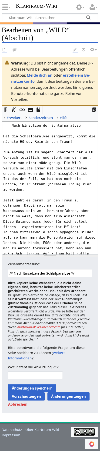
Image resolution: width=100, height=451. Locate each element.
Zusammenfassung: (24, 263)
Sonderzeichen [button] (41, 117)
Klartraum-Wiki (36, 6)
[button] (94, 110)
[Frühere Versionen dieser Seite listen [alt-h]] (83, 50)
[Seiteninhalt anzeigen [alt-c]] (4, 50)
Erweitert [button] (14, 117)
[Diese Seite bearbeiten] (75, 50)
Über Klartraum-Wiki (42, 429)
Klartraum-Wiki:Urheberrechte (38, 327)
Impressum (11, 435)
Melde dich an (40, 75)
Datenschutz (12, 429)
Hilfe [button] (63, 117)
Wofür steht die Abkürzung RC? (33, 367)
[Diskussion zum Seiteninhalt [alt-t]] (14, 50)
